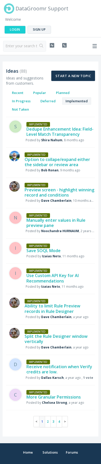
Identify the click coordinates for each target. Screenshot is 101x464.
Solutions (50, 452)
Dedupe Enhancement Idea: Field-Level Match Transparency (59, 131)
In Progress (21, 101)
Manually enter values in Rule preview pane (55, 222)
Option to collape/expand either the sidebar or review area (57, 162)
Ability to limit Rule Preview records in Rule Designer (52, 308)
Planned (63, 92)
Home (28, 452)
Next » (65, 421)
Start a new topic (73, 75)
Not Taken (20, 109)
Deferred (48, 101)
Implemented (77, 101)
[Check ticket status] (52, 45)
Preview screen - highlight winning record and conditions (59, 192)
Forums (72, 452)
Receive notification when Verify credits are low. (59, 369)
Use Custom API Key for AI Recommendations (52, 278)
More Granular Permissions (53, 397)
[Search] (41, 46)
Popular (39, 92)
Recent (17, 92)
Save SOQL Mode (43, 250)
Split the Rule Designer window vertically (56, 338)
